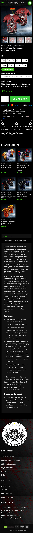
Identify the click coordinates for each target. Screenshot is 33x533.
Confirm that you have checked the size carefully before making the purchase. (16, 85)
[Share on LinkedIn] (21, 133)
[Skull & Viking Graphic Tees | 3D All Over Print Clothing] (16, 3)
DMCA (3, 471)
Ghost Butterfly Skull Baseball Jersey (24, 195)
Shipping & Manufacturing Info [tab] (14, 240)
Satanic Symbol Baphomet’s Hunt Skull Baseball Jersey (8, 196)
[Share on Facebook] (6, 133)
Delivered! (29, 129)
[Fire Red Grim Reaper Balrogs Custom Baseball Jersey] (8, 211)
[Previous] (4, 21)
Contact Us (5, 486)
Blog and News (7, 497)
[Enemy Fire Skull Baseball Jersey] (8, 155)
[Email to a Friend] (13, 133)
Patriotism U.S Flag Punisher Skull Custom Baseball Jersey (23, 168)
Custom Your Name (8, 73)
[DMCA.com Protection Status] (9, 527)
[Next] (28, 21)
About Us (4, 490)
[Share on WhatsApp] (3, 133)
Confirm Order (6, 81)
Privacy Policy (6, 493)
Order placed (5, 129)
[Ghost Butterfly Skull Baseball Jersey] (25, 184)
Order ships (16, 129)
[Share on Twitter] (10, 133)
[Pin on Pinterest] (17, 133)
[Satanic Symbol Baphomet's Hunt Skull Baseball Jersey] (8, 184)
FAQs (3, 475)
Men (9, 45)
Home (3, 45)
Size (3, 56)
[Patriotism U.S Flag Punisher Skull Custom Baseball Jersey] (25, 155)
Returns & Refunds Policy (10, 460)
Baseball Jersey (19, 45)
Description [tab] (7, 236)
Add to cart (19, 99)
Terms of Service (7, 457)
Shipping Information (9, 464)
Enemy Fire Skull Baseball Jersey (6, 166)
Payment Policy (7, 468)
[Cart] (30, 3)
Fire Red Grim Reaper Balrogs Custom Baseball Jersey (8, 223)
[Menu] (2, 3)
